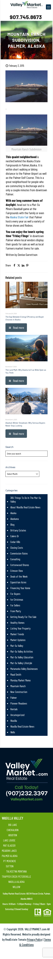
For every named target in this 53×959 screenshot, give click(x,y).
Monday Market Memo (20, 680)
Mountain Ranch (18, 686)
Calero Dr (14, 536)
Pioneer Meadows (18, 703)
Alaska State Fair (19, 217)
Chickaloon (12, 830)
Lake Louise (9, 840)
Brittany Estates (18, 530)
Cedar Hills (15, 542)
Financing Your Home (20, 588)
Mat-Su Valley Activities (21, 651)
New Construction (18, 692)
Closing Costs (16, 547)
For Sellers (15, 605)
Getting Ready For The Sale (23, 617)
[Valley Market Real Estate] (27, 4)
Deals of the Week (19, 576)
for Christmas (16, 599)
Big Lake (12, 824)
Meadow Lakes (9, 850)
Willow (16, 887)
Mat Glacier (9, 845)
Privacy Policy (34, 939)
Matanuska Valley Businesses (24, 668)
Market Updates (17, 640)
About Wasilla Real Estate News (25, 507)
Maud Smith (15, 674)
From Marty (15, 611)
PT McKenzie (9, 861)
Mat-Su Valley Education (21, 657)
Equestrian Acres (18, 582)
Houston (12, 835)
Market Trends (17, 634)
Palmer (13, 697)
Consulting (15, 559)
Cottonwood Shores (19, 565)
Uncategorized (17, 715)
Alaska (13, 513)
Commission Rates (19, 553)
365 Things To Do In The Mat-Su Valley (25, 499)
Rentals (14, 709)
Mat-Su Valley (16, 645)
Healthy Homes (17, 622)
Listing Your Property (20, 628)
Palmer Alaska (9, 856)
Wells (12, 732)
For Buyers (15, 593)
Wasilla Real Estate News (22, 726)
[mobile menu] (48, 6)
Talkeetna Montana (16, 871)
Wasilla (13, 720)
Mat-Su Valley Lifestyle (21, 663)
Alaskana (14, 518)
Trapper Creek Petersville (16, 876)
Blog (12, 524)
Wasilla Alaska (16, 881)
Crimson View (16, 570)
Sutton (9, 866)
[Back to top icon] (47, 953)
